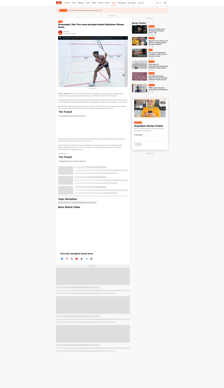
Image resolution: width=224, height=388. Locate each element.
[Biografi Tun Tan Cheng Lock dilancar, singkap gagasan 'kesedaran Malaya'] (139, 41)
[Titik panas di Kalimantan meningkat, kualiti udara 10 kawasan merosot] (139, 53)
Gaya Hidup (132, 3)
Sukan (114, 3)
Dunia (88, 3)
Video (74, 3)
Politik (94, 3)
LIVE (68, 3)
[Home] (59, 3)
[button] (57, 9)
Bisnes (107, 3)
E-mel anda (138, 135)
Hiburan (100, 3)
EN (160, 3)
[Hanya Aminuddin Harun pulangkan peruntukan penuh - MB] (139, 29)
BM (157, 3)
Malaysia (81, 3)
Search (165, 3)
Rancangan (122, 3)
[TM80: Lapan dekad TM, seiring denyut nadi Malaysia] (139, 88)
